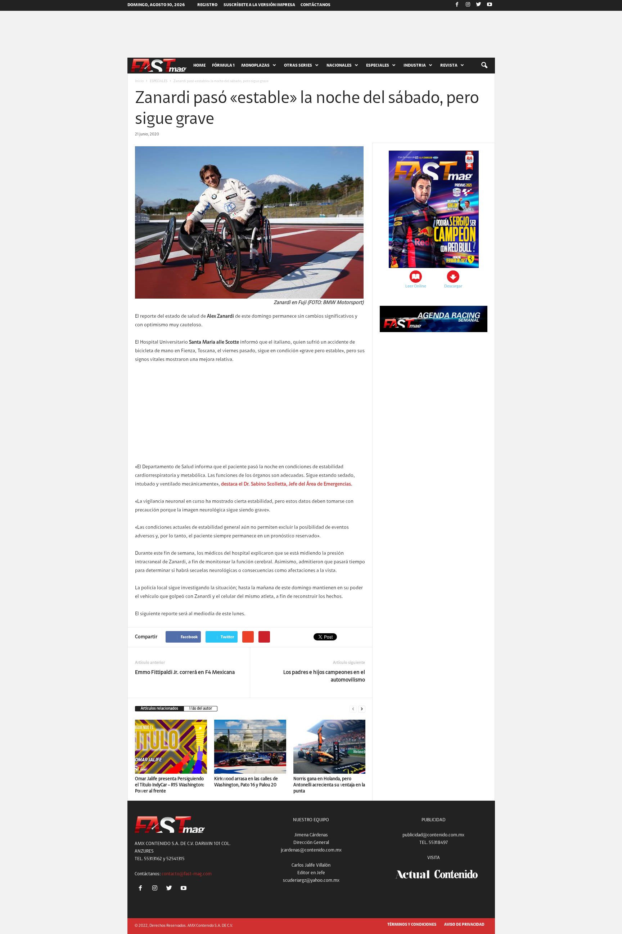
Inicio (139, 81)
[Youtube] (489, 5)
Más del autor (200, 709)
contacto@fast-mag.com (187, 874)
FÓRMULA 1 (223, 65)
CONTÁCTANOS (315, 5)
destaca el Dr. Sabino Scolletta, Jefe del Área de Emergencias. (286, 484)
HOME (199, 65)
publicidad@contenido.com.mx (433, 835)
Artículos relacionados (159, 709)
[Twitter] (478, 5)
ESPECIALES (158, 81)
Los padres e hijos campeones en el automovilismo (324, 676)
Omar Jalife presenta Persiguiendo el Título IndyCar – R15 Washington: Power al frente (169, 785)
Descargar (453, 286)
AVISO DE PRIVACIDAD (464, 925)
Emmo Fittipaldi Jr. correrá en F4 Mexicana (185, 672)
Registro (207, 5)
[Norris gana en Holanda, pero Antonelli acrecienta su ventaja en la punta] (329, 747)
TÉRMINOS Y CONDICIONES (411, 925)
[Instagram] (468, 5)
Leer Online (415, 286)
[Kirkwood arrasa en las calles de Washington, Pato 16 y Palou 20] (250, 747)
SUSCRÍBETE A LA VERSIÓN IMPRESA (259, 5)
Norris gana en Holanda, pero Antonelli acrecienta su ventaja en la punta (329, 785)
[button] (484, 65)
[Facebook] (457, 5)
